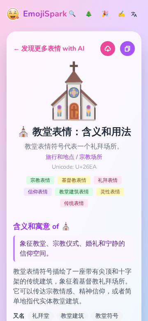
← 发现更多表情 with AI (49, 48)
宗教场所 (90, 157)
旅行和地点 (60, 157)
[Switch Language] (134, 14)
